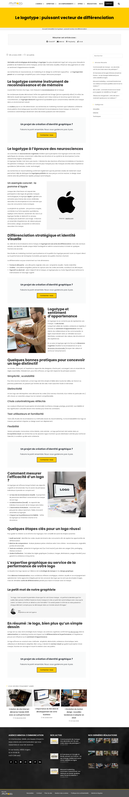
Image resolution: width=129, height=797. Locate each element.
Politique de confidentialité (79, 793)
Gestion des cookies (61, 793)
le (69, 632)
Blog (101, 4)
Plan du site (48, 793)
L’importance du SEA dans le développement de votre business (46, 712)
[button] (118, 4)
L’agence (39, 4)
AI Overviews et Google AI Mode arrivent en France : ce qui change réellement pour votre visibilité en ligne (107, 75)
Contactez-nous (46, 135)
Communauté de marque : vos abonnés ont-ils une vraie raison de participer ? (70, 741)
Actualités (51, 29)
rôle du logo (74, 632)
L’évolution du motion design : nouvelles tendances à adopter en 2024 (74, 713)
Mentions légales (96, 793)
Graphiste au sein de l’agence (27, 612)
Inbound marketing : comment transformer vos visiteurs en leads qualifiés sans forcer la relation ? (107, 83)
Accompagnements (66, 4)
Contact (108, 4)
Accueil (44, 29)
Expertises (50, 4)
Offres (80, 4)
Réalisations (92, 4)
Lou (19, 611)
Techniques (97, 116)
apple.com (69, 218)
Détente (95, 113)
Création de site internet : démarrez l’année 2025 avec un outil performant (19, 712)
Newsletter (30, 793)
